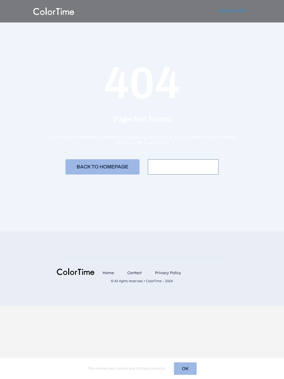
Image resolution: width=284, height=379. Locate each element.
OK (185, 368)
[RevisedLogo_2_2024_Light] (53, 9)
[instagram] (207, 270)
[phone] (225, 280)
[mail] (225, 270)
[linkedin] (216, 270)
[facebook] (199, 270)
